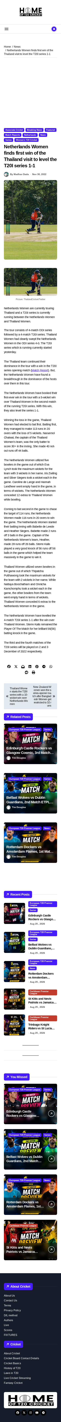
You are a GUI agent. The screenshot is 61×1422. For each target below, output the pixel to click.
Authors (8, 1320)
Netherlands (30, 135)
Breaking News (34, 130)
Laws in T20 (11, 1373)
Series (8, 140)
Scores (8, 1330)
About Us (9, 1295)
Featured (50, 130)
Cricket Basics (12, 1363)
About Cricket (12, 1353)
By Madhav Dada (19, 174)
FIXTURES (10, 1335)
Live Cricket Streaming (17, 1378)
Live (6, 1325)
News (43, 135)
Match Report (40, 370)
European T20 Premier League (24, 729)
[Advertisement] (30, 93)
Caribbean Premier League (39, 992)
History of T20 (12, 1368)
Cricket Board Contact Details (21, 1358)
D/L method (10, 1315)
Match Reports (12, 135)
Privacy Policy (12, 1310)
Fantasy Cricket (13, 1383)
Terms (7, 1305)
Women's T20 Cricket (26, 140)
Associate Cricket (14, 130)
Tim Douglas (19, 758)
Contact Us (10, 1300)
